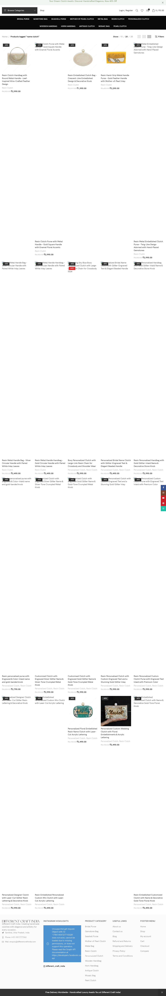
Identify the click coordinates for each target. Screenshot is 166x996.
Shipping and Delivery (123, 946)
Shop (142, 931)
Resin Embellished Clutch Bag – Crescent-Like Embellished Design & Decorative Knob (82, 78)
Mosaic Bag (90, 975)
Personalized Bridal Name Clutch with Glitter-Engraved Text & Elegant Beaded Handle (116, 463)
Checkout (144, 946)
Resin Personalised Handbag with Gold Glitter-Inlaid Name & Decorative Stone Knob (149, 463)
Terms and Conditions (123, 956)
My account (145, 936)
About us (117, 926)
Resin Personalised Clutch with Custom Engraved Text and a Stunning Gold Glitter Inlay (115, 679)
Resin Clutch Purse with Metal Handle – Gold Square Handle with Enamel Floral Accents (49, 244)
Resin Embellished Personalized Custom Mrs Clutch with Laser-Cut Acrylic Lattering (49, 898)
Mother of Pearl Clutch (95, 941)
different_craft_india (55, 966)
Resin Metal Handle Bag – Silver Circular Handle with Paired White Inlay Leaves (16, 463)
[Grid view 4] (144, 37)
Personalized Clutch (76, 470)
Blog (115, 936)
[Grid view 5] (149, 37)
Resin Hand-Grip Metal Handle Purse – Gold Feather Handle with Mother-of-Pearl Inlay (115, 78)
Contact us (117, 931)
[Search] (136, 10)
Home (4, 36)
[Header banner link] (83, 2)
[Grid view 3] (139, 37)
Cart (142, 941)
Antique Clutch (92, 970)
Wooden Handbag (93, 961)
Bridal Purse (90, 926)
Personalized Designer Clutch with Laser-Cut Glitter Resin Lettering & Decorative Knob (15, 898)
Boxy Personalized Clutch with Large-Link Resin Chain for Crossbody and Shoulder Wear (82, 463)
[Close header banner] (162, 2)
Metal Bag (89, 946)
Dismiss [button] (162, 992)
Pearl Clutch (90, 980)
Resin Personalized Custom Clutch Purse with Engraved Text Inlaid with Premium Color (149, 679)
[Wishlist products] (142, 10)
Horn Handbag (91, 966)
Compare (144, 951)
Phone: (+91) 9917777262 (16, 937)
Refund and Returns (122, 941)
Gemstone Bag (91, 931)
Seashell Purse (91, 936)
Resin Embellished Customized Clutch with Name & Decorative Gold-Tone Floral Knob (148, 898)
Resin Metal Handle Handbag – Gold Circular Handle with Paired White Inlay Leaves (50, 463)
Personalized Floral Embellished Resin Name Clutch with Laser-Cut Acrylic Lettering (82, 732)
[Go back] (5, 22)
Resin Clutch (7, 88)
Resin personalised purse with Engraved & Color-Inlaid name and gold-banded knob (16, 679)
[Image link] (20, 921)
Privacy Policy (119, 951)
